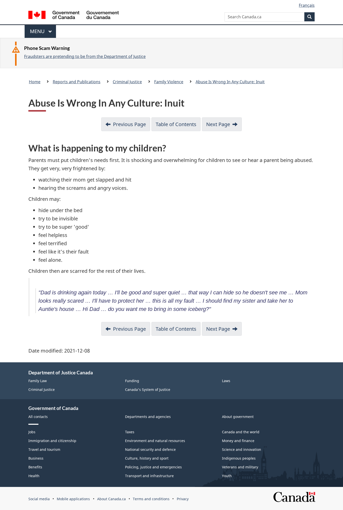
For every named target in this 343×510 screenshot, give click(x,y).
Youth (227, 475)
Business (35, 458)
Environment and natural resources (155, 440)
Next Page (218, 124)
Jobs (31, 432)
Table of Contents (176, 124)
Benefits (35, 467)
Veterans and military (240, 467)
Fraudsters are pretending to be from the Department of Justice (85, 56)
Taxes (129, 432)
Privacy (183, 498)
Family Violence (168, 81)
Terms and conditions (151, 498)
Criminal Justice (127, 81)
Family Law (37, 380)
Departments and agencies (148, 416)
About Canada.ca (111, 498)
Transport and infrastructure (149, 475)
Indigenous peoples (239, 458)
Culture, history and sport (146, 458)
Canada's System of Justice (147, 389)
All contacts (38, 416)
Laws (226, 380)
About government (238, 416)
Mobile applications (73, 498)
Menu (38, 33)
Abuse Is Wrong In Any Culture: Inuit (230, 81)
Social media (39, 498)
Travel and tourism (44, 449)
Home (34, 81)
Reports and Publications (76, 81)
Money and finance (238, 440)
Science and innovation (241, 449)
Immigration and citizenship (52, 440)
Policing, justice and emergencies (153, 467)
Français (307, 5)
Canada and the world (240, 432)
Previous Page (129, 124)
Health (33, 475)
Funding (132, 380)
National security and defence (150, 449)
